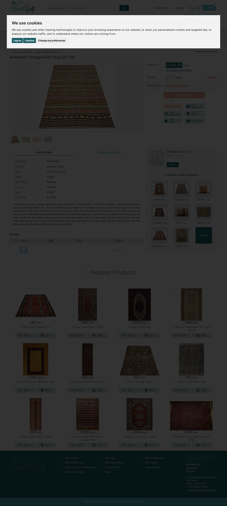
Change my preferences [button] (51, 40)
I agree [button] (17, 40)
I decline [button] (29, 40)
